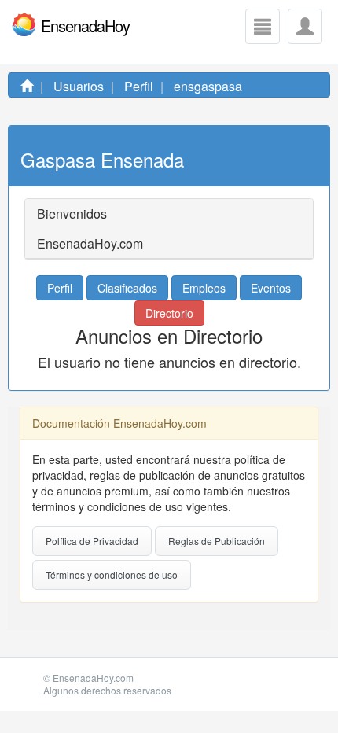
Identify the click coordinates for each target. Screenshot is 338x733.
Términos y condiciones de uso (112, 574)
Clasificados (127, 288)
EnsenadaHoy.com (93, 677)
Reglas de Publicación (216, 540)
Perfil (138, 86)
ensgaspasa (208, 86)
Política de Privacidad (92, 540)
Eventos (271, 288)
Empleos (204, 288)
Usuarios (78, 86)
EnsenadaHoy (85, 25)
